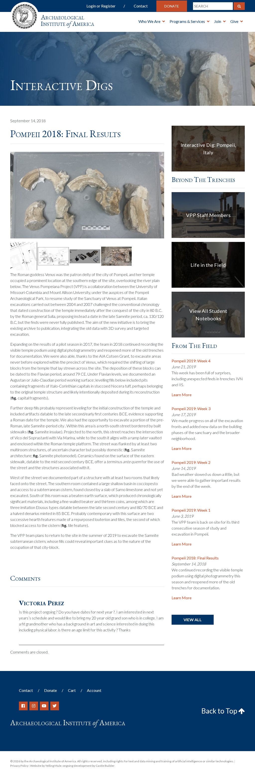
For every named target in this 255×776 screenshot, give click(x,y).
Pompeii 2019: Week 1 (191, 510)
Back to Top (219, 711)
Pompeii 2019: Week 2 (191, 462)
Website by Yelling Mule (46, 766)
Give (234, 21)
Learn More (181, 394)
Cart (72, 690)
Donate (171, 6)
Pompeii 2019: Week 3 (191, 408)
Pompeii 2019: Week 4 (191, 360)
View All (193, 619)
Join (217, 21)
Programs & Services (187, 21)
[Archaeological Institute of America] (24, 14)
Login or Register (101, 5)
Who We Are (149, 21)
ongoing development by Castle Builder (89, 766)
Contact (141, 5)
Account (94, 690)
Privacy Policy (19, 766)
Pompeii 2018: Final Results (195, 557)
